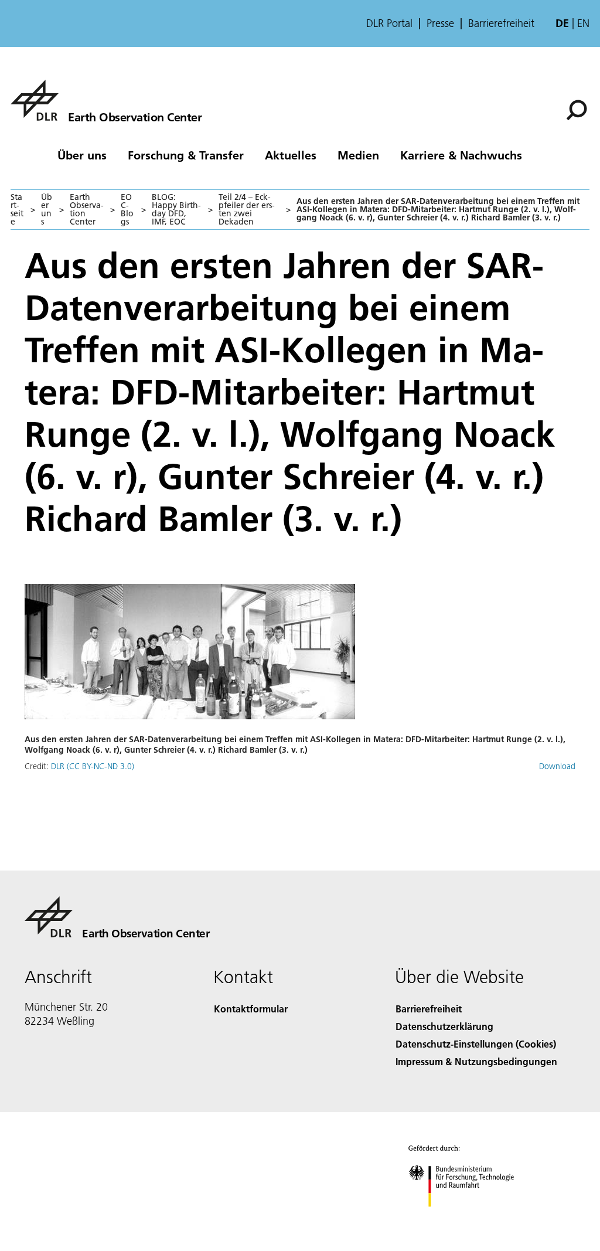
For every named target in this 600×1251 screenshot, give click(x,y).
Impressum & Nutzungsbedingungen (476, 1061)
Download (557, 766)
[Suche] (578, 109)
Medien (358, 154)
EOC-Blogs (127, 209)
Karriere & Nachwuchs (461, 154)
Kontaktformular (251, 1008)
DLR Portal (389, 23)
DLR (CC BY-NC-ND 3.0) (92, 766)
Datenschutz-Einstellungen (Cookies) (476, 1044)
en (583, 23)
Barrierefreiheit (501, 23)
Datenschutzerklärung (444, 1026)
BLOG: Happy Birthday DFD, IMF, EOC (176, 209)
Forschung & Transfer (186, 154)
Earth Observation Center (87, 209)
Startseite (17, 209)
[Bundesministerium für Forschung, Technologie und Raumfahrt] (468, 1218)
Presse (440, 23)
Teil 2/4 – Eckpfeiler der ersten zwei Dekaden (247, 209)
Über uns (82, 154)
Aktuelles (290, 154)
